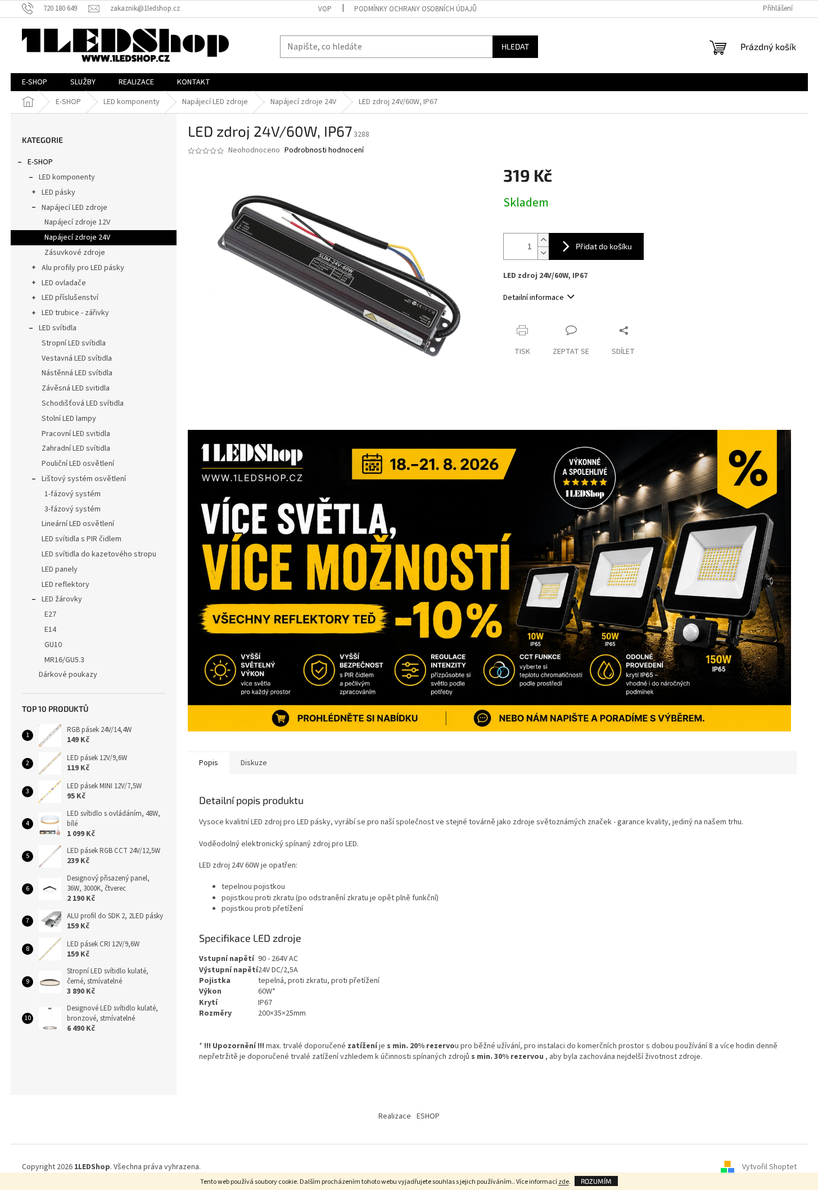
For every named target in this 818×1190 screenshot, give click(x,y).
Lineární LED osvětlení (78, 523)
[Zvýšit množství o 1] (543, 239)
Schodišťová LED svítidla (83, 403)
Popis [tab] (208, 763)
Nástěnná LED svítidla (77, 373)
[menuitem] (34, 82)
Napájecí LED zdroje (74, 207)
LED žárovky (62, 599)
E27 (50, 614)
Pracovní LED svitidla (76, 433)
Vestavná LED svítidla (77, 358)
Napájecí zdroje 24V (77, 237)
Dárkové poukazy (68, 674)
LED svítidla (57, 328)
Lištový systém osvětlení (84, 478)
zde (563, 1182)
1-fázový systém (72, 494)
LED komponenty (67, 177)
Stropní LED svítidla (74, 343)
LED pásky (58, 192)
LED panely (60, 569)
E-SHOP (40, 162)
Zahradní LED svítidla (76, 448)
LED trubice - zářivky (75, 312)
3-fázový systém (72, 509)
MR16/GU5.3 (64, 660)
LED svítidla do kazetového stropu (99, 554)
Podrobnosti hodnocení (324, 150)
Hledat (515, 46)
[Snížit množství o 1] (543, 252)
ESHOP (428, 1116)
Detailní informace (533, 297)
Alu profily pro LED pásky (83, 267)
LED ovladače (64, 283)
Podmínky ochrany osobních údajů (415, 9)
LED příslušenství (70, 297)
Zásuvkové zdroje (74, 252)
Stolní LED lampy (69, 418)
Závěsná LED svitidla (76, 388)
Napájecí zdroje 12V (77, 222)
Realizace (394, 1116)
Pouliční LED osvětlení (78, 463)
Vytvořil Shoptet (769, 1167)
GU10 (53, 644)
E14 (50, 629)
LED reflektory (65, 584)
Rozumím (596, 1181)
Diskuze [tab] (254, 763)
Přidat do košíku (604, 246)
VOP (325, 9)
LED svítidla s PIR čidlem (81, 539)
